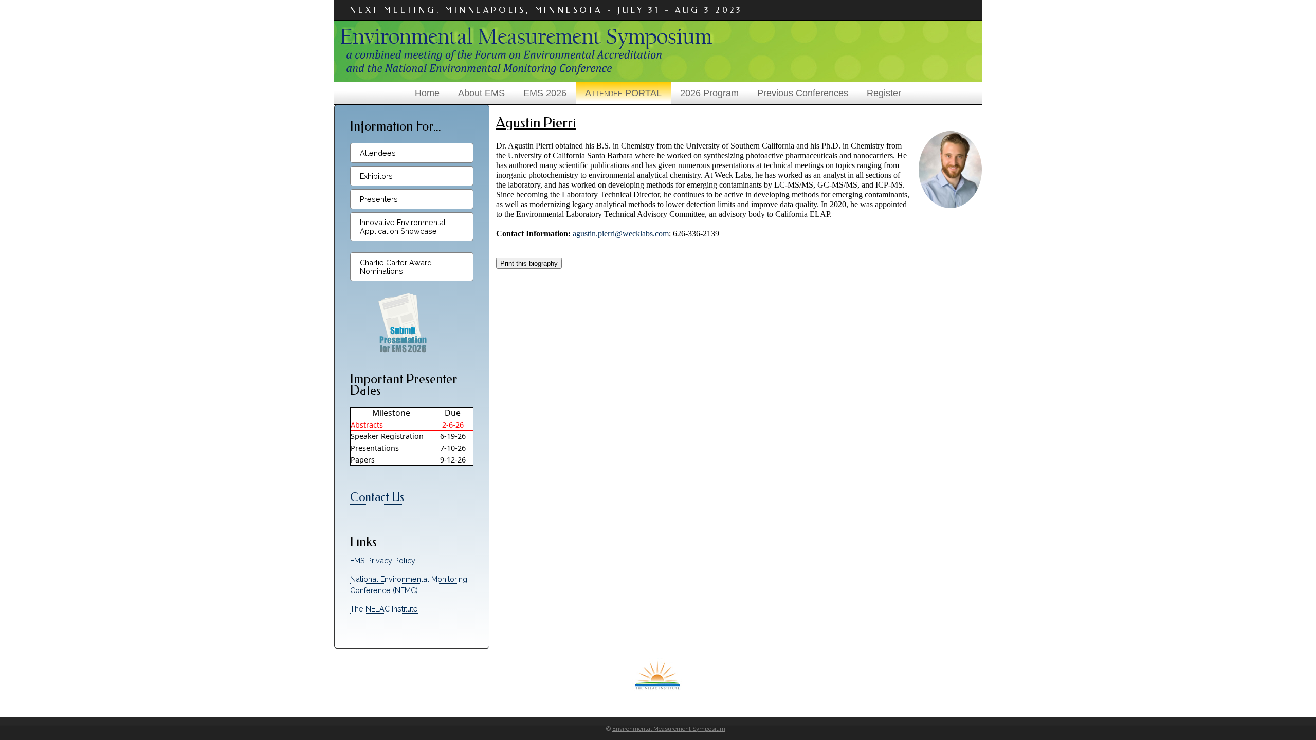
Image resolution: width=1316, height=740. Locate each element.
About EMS (481, 93)
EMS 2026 (544, 93)
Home (427, 93)
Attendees (378, 153)
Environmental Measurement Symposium (668, 728)
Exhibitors (376, 176)
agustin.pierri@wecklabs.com (621, 233)
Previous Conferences (802, 93)
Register (884, 93)
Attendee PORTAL (623, 93)
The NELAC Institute (384, 608)
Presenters (379, 199)
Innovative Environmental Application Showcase (403, 226)
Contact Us (377, 497)
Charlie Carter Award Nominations (396, 266)
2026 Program (709, 93)
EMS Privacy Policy (382, 560)
